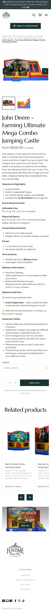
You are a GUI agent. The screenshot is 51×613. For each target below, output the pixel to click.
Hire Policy (25, 584)
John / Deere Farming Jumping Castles (20, 38)
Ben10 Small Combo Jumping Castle (15, 466)
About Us (25, 575)
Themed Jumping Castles (28, 36)
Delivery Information (25, 580)
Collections (7, 36)
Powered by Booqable (12, 608)
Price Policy (25, 589)
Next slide (30, 497)
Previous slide (21, 497)
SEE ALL (25, 525)
